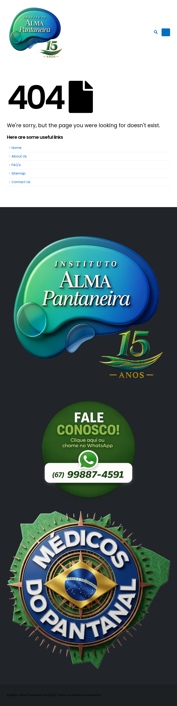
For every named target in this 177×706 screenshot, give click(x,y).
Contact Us (21, 182)
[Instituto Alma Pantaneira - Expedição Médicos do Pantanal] (36, 32)
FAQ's (16, 165)
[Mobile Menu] (166, 32)
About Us (19, 156)
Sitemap (19, 173)
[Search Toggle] (156, 32)
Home (16, 147)
